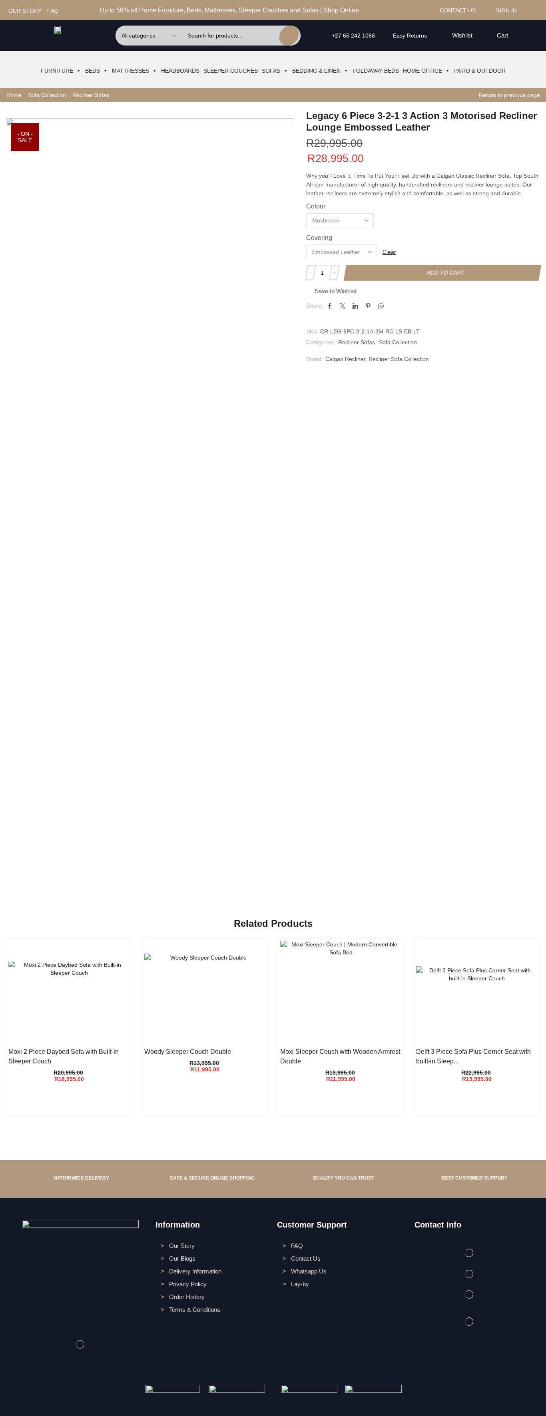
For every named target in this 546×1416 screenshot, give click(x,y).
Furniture (57, 70)
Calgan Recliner (345, 359)
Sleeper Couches (230, 70)
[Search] (289, 36)
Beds (92, 70)
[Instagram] (401, 10)
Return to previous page (509, 95)
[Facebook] (391, 10)
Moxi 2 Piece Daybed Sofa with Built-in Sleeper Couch (63, 1056)
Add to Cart (445, 273)
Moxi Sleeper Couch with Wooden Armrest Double (340, 1056)
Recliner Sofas (90, 95)
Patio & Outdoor (480, 70)
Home (14, 95)
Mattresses (130, 70)
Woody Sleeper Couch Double (187, 1051)
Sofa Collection (47, 95)
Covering (319, 237)
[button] (457, 36)
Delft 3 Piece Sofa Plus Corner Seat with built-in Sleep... (473, 1056)
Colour (315, 206)
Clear (389, 252)
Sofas (271, 70)
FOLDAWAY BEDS (376, 70)
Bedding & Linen (316, 70)
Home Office (422, 70)
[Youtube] (420, 10)
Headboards (180, 70)
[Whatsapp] (410, 10)
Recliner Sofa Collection (399, 359)
